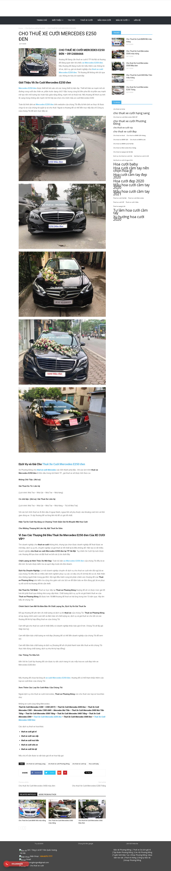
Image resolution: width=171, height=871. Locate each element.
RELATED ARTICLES (28, 795)
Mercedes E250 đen (28, 88)
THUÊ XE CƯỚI (86, 20)
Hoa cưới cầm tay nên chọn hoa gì (131, 169)
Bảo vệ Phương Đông (122, 850)
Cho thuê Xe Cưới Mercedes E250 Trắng (89, 786)
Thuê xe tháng (130, 857)
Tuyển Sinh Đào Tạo (121, 855)
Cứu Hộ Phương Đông (143, 852)
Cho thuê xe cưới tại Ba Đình (35, 28)
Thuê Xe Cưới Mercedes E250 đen (63, 464)
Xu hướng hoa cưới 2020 (128, 218)
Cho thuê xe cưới (37, 865)
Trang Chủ (42, 20)
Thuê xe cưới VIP (118, 202)
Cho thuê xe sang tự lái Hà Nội (123, 152)
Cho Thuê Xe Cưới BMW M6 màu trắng (32, 820)
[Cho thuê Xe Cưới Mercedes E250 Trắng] (118, 90)
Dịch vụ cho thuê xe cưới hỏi (122, 156)
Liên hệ (137, 20)
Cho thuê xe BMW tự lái (137, 139)
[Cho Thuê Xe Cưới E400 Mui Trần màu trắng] (118, 78)
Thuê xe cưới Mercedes (136, 198)
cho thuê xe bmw (119, 109)
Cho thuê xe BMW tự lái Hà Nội (123, 144)
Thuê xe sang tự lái (119, 206)
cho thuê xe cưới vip (79, 764)
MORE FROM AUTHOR (47, 795)
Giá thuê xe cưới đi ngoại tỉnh (123, 160)
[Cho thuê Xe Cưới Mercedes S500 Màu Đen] (92, 809)
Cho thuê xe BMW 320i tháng (136, 135)
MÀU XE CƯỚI (122, 20)
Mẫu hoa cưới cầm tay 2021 (131, 192)
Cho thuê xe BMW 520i (120, 139)
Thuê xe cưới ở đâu (132, 202)
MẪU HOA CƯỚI (104, 20)
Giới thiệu (56, 20)
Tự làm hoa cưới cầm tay (130, 211)
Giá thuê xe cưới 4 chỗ (141, 156)
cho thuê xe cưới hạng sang (35, 764)
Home (21, 28)
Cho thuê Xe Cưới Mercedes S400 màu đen (37, 786)
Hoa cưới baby (94, 764)
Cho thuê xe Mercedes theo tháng (124, 148)
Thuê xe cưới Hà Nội (119, 198)
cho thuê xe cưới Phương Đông (59, 764)
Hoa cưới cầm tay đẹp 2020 (130, 175)
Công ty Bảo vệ (144, 857)
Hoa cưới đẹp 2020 (128, 181)
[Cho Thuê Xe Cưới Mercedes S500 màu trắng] (62, 809)
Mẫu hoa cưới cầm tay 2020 (131, 186)
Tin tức (71, 20)
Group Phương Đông (132, 860)
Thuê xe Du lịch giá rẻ (142, 850)
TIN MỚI (116, 33)
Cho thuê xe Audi (119, 135)
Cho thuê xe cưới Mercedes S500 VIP (125, 117)
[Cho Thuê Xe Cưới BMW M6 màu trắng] (32, 809)
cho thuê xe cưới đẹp (125, 131)
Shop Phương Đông (139, 855)
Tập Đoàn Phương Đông (123, 852)
